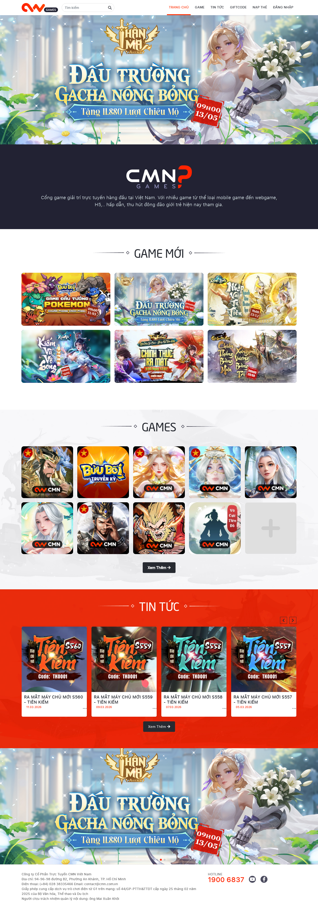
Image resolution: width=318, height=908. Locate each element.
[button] (283, 620)
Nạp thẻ (260, 7)
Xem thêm (157, 567)
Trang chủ (179, 7)
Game (199, 7)
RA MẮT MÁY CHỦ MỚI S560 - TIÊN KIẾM (53, 701)
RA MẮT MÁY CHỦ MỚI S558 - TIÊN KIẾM (193, 701)
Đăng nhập (283, 7)
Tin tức (217, 7)
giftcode (238, 7)
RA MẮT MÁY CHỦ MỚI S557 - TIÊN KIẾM (262, 701)
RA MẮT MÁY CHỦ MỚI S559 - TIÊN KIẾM (123, 701)
